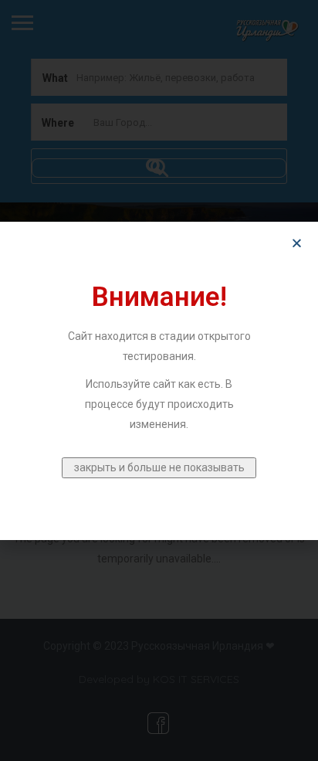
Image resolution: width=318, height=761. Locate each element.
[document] (159, 380)
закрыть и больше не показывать (159, 467)
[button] (297, 243)
